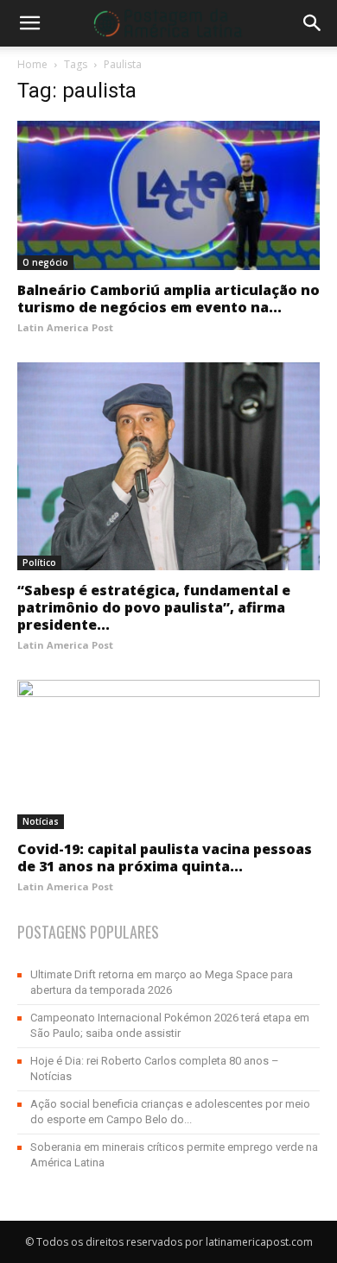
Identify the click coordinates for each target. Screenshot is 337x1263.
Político (39, 562)
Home (32, 64)
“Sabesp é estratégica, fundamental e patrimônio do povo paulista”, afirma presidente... (153, 607)
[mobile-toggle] (29, 23)
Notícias (40, 821)
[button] (313, 23)
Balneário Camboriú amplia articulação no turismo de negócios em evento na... (168, 298)
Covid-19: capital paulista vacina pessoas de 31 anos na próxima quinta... (164, 857)
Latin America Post (65, 327)
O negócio (45, 262)
